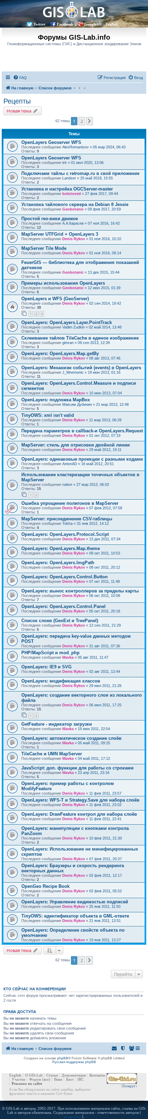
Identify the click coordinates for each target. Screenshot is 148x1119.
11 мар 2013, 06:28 (105, 420)
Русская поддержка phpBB (74, 1062)
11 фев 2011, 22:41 (105, 819)
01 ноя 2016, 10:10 (105, 239)
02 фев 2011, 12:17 (105, 875)
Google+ (91, 24)
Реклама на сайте (27, 1083)
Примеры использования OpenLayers (63, 283)
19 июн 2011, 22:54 (94, 729)
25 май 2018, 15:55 (96, 178)
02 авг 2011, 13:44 (104, 671)
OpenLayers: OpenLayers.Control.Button (64, 576)
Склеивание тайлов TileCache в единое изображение (80, 338)
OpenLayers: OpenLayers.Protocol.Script (65, 534)
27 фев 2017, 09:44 (101, 194)
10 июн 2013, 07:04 (105, 393)
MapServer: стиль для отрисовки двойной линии (75, 445)
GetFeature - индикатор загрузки (56, 724)
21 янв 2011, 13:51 (105, 921)
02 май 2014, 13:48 (105, 327)
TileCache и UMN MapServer (51, 753)
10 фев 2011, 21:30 (105, 838)
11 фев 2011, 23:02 (105, 805)
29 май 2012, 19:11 (105, 450)
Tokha (67, 523)
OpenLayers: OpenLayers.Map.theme (60, 548)
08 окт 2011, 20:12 (104, 567)
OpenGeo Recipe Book (45, 886)
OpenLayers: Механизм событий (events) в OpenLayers (81, 367)
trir (64, 162)
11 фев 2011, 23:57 (105, 793)
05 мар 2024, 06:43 (109, 147)
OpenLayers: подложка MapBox (55, 399)
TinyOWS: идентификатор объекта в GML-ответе (75, 916)
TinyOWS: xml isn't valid (47, 415)
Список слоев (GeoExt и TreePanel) (59, 620)
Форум (35, 1079)
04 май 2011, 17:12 (94, 758)
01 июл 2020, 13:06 (87, 162)
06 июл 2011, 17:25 (105, 705)
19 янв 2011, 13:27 (105, 940)
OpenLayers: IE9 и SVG (46, 666)
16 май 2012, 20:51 (97, 464)
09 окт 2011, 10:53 (104, 553)
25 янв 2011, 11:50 (104, 906)
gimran (68, 343)
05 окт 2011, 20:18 (104, 611)
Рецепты (17, 101)
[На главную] (74, 9)
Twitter (39, 24)
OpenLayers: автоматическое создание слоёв (71, 738)
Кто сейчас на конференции (34, 989)
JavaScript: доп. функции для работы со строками (77, 767)
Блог (70, 1079)
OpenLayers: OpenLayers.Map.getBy (60, 353)
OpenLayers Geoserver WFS (51, 142)
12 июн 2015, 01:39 (104, 288)
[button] (89, 121)
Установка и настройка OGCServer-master (67, 189)
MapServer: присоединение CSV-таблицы (66, 518)
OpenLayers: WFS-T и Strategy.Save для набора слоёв (80, 800)
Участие (18, 1079)
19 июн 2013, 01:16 (104, 372)
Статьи (52, 1075)
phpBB (62, 1058)
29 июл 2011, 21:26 (105, 686)
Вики (58, 1079)
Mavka (68, 657)
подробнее (73, 1117)
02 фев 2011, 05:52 (105, 891)
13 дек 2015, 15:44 (103, 272)
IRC (80, 1079)
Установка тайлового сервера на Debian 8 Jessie (74, 204)
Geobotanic (73, 209)
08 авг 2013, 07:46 (104, 358)
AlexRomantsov (75, 147)
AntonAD (69, 464)
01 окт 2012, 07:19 (104, 435)
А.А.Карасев (73, 223)
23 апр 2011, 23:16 (93, 772)
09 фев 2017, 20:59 (104, 209)
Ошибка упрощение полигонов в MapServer (69, 503)
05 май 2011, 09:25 (94, 743)
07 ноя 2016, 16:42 (104, 223)
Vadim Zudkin (73, 327)
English (112, 24)
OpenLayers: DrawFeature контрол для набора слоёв (79, 814)
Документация (74, 1075)
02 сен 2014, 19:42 (105, 303)
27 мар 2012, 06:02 (92, 484)
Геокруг (129, 1086)
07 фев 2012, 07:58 (105, 508)
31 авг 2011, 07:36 (104, 646)
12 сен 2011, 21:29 (105, 625)
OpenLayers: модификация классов (60, 681)
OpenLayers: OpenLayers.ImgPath (57, 562)
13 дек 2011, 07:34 (104, 539)
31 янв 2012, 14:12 (93, 523)
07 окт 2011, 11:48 (104, 581)
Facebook (65, 24)
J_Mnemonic (73, 372)
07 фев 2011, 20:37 (105, 859)
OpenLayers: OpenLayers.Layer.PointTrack (66, 322)
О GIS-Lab (34, 1075)
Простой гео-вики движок (49, 218)
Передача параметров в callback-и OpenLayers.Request (82, 430)
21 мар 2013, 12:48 (112, 404)
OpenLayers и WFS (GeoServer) (55, 298)
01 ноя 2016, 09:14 (105, 253)
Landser (69, 178)
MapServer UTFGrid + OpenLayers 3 (59, 234)
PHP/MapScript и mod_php (50, 652)
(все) (46, 1079)
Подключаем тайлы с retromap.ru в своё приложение (80, 173)
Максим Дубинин (77, 404)
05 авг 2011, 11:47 (93, 657)
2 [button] (82, 121)
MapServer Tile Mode (43, 248)
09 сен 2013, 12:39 (94, 343)
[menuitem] (20, 77)
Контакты (97, 1075)
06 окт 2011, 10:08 (104, 595)
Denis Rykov (73, 239)
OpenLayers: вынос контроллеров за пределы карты (80, 590)
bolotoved (71, 194)
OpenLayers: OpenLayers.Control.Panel (63, 606)
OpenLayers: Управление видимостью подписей (74, 901)
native (67, 484)
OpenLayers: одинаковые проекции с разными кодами (82, 459)
